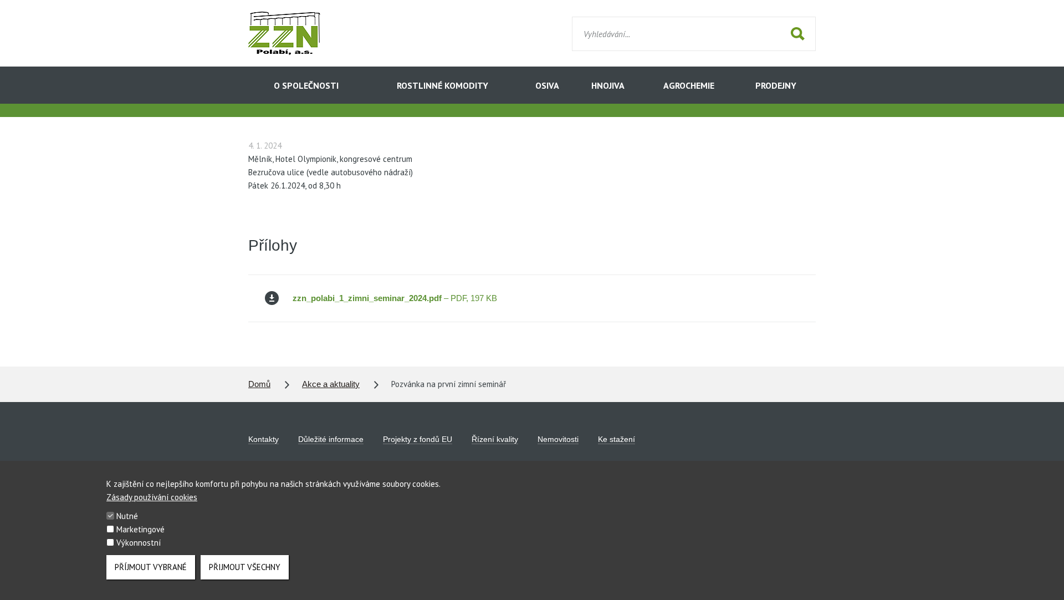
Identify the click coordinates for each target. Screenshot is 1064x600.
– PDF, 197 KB (395, 298)
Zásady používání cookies (151, 497)
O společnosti (306, 85)
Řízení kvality (495, 439)
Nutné (127, 516)
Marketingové (140, 529)
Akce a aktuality (331, 384)
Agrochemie (688, 85)
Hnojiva (608, 85)
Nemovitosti (558, 439)
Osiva (547, 85)
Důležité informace (331, 439)
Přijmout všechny (244, 567)
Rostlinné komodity (442, 85)
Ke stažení (616, 439)
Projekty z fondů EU (417, 439)
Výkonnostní (138, 542)
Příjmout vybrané (151, 567)
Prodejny (775, 85)
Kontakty (263, 439)
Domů (259, 384)
